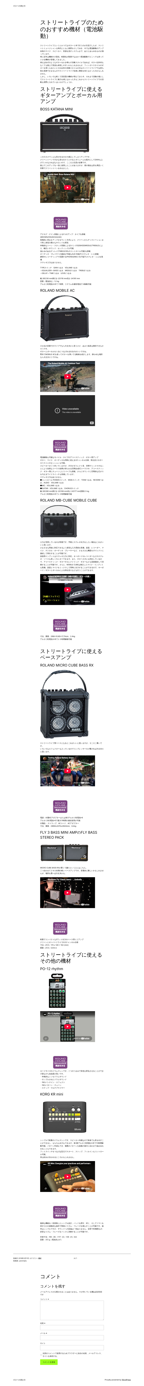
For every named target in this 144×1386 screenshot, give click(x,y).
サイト (42, 1343)
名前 (42, 1323)
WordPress (126, 1380)
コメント (44, 1299)
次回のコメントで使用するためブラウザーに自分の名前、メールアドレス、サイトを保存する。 (73, 1354)
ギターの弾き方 (19, 6)
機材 (39, 1258)
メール (43, 1333)
